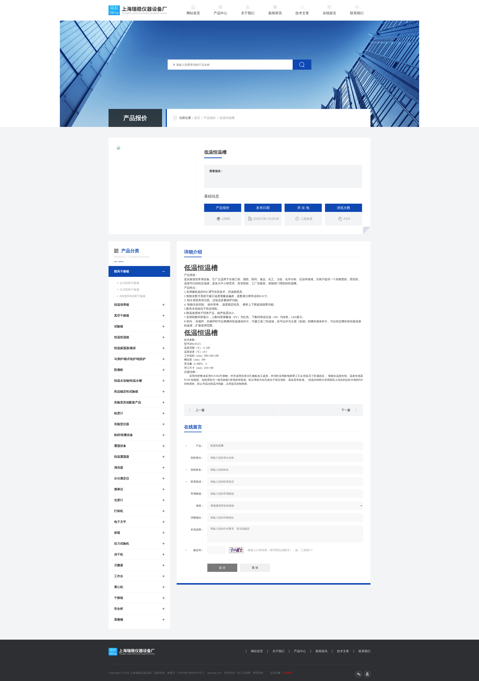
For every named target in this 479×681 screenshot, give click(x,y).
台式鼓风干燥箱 (129, 283)
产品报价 (210, 117)
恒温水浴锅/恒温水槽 (128, 380)
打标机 (118, 511)
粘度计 (118, 413)
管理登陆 (258, 672)
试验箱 (118, 326)
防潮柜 (118, 369)
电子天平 (120, 521)
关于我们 (247, 13)
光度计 (118, 500)
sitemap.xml (214, 672)
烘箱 (117, 532)
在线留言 (329, 13)
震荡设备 (120, 445)
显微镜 (118, 619)
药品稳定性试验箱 (126, 391)
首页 (197, 117)
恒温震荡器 (121, 456)
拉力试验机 (121, 543)
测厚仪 (118, 489)
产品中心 (220, 13)
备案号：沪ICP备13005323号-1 (185, 672)
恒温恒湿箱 (121, 337)
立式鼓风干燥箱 (129, 289)
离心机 (118, 587)
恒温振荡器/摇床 (125, 348)
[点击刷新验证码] (236, 550)
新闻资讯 (275, 13)
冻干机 (118, 554)
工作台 (118, 576)
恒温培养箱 (121, 304)
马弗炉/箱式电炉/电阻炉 (130, 359)
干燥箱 (118, 597)
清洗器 (118, 467)
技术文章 (302, 13)
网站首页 (193, 13)
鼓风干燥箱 (121, 271)
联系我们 (357, 13)
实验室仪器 (121, 424)
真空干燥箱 (121, 315)
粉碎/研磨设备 (123, 435)
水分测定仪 (121, 478)
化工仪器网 (244, 672)
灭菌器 (118, 565)
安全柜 (118, 608)
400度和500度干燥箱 (132, 296)
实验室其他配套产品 (127, 402)
